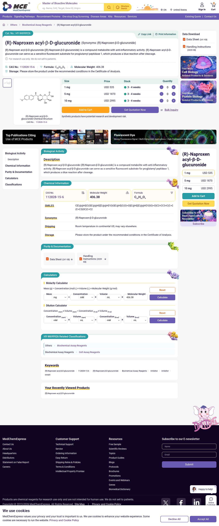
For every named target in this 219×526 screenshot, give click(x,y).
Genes (112, 484)
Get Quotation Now (198, 203)
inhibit (47, 375)
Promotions (115, 475)
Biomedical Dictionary (119, 489)
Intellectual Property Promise (70, 471)
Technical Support (64, 444)
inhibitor (165, 371)
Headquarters (9, 453)
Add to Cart (198, 196)
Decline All (174, 519)
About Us (7, 449)
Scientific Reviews (117, 449)
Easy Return (62, 457)
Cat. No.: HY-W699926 (17, 33)
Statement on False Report (16, 462)
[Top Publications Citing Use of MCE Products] (55, 143)
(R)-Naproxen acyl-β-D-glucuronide (74, 25)
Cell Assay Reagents (89, 352)
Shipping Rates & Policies (68, 462)
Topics (112, 453)
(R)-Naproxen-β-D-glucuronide (105, 371)
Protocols (113, 466)
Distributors (8, 457)
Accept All (203, 519)
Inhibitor (154, 371)
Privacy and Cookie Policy (106, 504)
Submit (189, 464)
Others (13, 25)
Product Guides (116, 457)
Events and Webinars (119, 480)
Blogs (111, 462)
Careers (6, 466)
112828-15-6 (27, 67)
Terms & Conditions (65, 466)
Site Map (80, 504)
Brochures (114, 471)
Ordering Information (66, 453)
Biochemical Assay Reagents (37, 25)
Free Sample (115, 444)
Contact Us (8, 444)
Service (59, 449)
